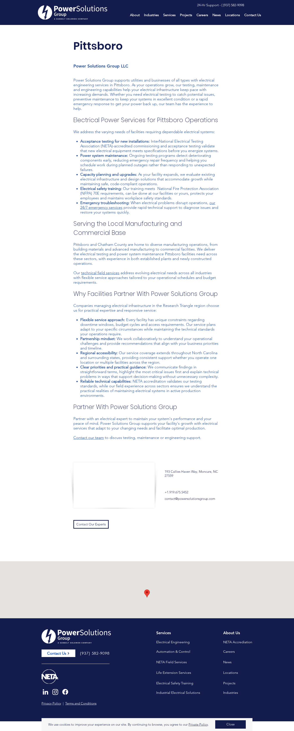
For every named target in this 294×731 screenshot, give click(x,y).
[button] (230, 724)
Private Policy (198, 724)
